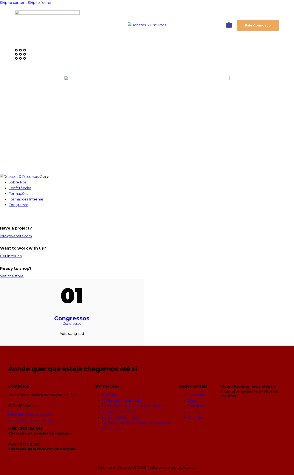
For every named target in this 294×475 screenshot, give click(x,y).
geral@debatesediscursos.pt (31, 420)
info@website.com (16, 236)
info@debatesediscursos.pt (30, 414)
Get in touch (11, 256)
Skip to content (13, 3)
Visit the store (12, 276)
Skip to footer (40, 3)
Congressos (72, 318)
